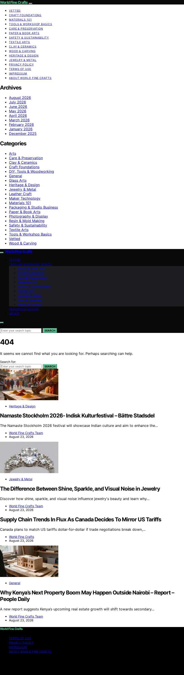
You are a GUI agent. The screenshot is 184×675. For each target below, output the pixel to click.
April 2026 (18, 115)
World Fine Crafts (14, 2)
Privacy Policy (21, 64)
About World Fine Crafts (30, 78)
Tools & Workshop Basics (30, 24)
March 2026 (19, 120)
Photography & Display (28, 216)
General (15, 176)
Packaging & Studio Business (33, 207)
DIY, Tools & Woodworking (31, 171)
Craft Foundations (25, 15)
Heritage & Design (24, 55)
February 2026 (21, 124)
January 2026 (21, 129)
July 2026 (17, 102)
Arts (12, 153)
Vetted (15, 10)
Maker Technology (24, 198)
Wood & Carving (22, 51)
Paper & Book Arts (24, 33)
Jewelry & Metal (23, 60)
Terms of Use (20, 69)
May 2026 (17, 111)
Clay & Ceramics (23, 46)
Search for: (8, 326)
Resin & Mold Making (26, 220)
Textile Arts (19, 42)
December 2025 (23, 133)
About (14, 313)
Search (49, 330)
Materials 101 (20, 19)
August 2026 (20, 97)
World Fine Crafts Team (26, 433)
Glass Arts (17, 180)
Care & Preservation (26, 28)
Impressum (18, 73)
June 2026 (18, 106)
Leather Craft (20, 194)
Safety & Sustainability (29, 37)
